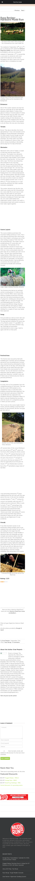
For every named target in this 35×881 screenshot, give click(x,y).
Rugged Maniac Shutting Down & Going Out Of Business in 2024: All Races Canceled (16, 864)
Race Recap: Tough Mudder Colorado (13, 873)
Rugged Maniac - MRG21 (12, 778)
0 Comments (16, 642)
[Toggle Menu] (2, 2)
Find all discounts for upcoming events (11, 785)
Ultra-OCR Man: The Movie (10, 869)
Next (22, 10)
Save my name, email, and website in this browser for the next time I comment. (12, 752)
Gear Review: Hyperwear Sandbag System (14, 876)
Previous (17, 10)
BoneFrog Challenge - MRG (12, 783)
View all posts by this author (8, 695)
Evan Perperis (6, 640)
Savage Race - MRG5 (11, 780)
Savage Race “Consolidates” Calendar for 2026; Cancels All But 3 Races (16, 858)
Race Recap (8, 642)
